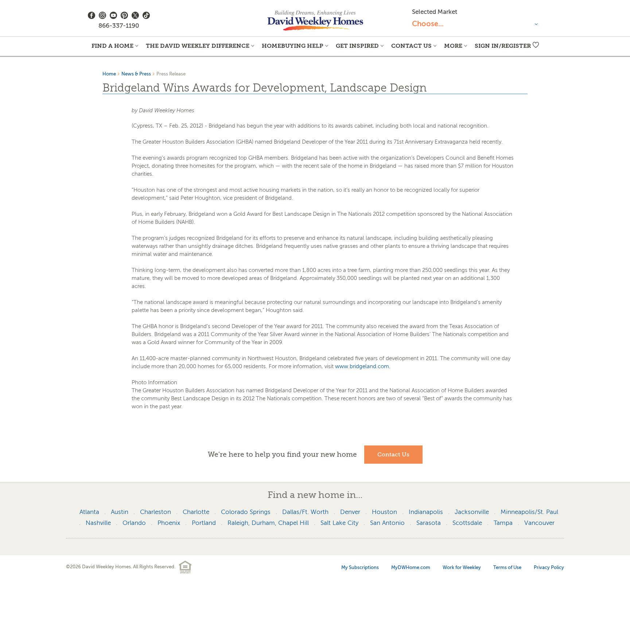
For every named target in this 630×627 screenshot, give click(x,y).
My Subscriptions (360, 567)
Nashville (98, 522)
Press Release (171, 74)
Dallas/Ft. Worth (305, 512)
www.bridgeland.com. (362, 366)
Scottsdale (467, 522)
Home (109, 74)
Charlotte (196, 512)
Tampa (503, 522)
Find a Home (112, 45)
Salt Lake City (339, 522)
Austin (119, 512)
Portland (204, 522)
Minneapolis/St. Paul (529, 512)
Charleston (155, 512)
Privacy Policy (549, 567)
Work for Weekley (462, 567)
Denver (350, 512)
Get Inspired (357, 45)
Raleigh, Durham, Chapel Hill (268, 522)
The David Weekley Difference (197, 45)
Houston (384, 512)
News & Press (136, 74)
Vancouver (539, 522)
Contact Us (411, 45)
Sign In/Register (503, 45)
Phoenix (169, 522)
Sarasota (428, 522)
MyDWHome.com (410, 567)
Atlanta (89, 512)
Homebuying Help (292, 45)
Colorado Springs (246, 512)
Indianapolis (426, 512)
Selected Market (434, 12)
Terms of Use (507, 567)
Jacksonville (472, 512)
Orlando (134, 522)
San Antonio (387, 522)
